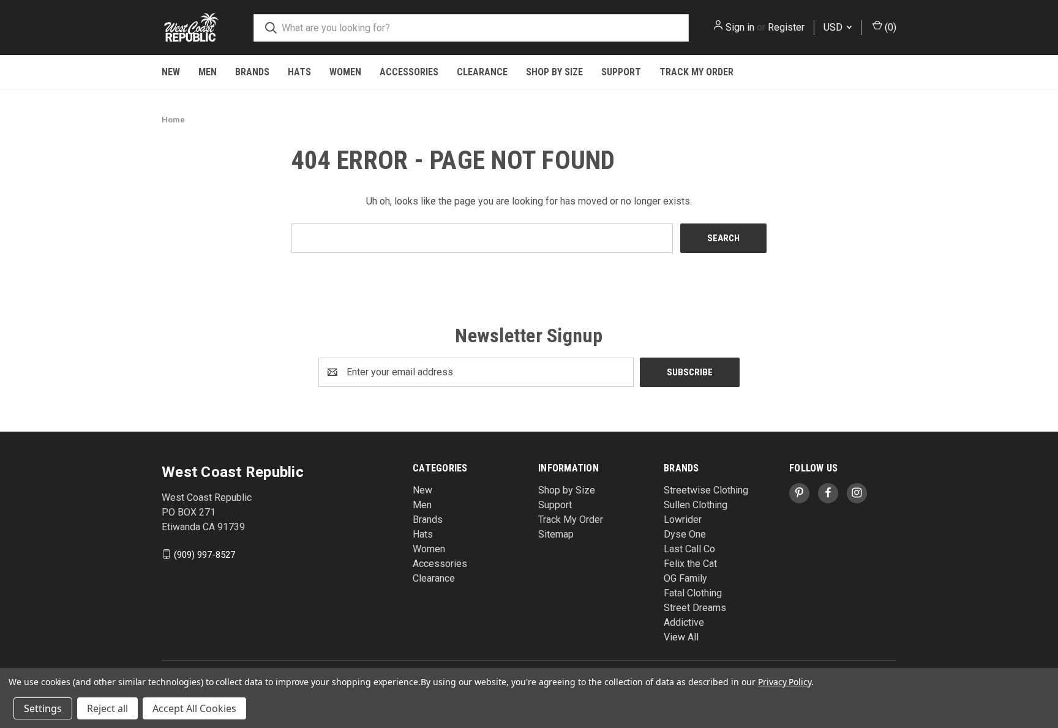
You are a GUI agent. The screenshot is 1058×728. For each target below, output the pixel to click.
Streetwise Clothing (706, 490)
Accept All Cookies (194, 708)
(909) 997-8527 (204, 554)
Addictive (684, 622)
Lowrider (683, 519)
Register (786, 27)
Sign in (740, 27)
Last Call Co (689, 549)
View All (681, 637)
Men (207, 72)
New (171, 72)
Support (621, 72)
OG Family (685, 578)
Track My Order (696, 72)
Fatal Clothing (693, 593)
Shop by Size (554, 72)
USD (834, 27)
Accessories (409, 72)
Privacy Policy (784, 682)
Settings (43, 708)
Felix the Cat (690, 563)
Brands (252, 72)
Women (345, 72)
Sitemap (556, 534)
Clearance (482, 72)
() (889, 27)
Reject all (107, 708)
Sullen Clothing (695, 505)
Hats (299, 72)
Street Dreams (695, 608)
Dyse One (685, 534)
